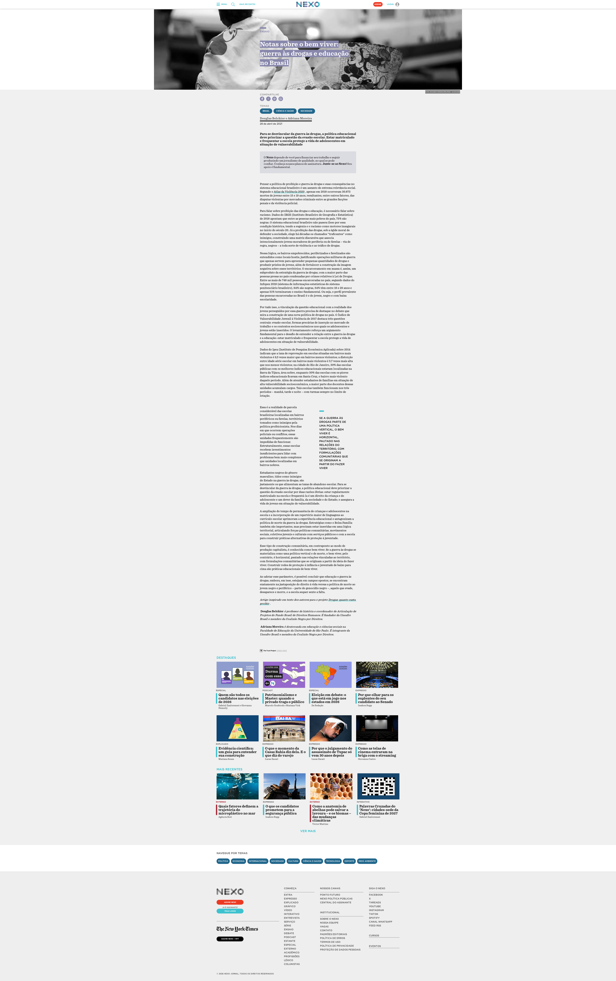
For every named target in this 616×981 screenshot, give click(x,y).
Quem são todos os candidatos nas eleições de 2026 (238, 698)
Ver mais (308, 831)
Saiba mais (282, 651)
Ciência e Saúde (285, 111)
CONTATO (326, 930)
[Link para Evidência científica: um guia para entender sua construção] (238, 728)
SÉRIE (287, 925)
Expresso (361, 690)
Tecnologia (333, 861)
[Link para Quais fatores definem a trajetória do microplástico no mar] (238, 786)
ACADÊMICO (291, 952)
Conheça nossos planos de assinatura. (298, 163)
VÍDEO (288, 910)
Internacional (258, 861)
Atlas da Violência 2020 (289, 191)
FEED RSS (375, 925)
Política (223, 861)
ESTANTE (289, 941)
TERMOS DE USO (330, 942)
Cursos (374, 935)
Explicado (222, 744)
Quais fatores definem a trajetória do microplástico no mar (238, 810)
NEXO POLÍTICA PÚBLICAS (336, 898)
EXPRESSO (290, 898)
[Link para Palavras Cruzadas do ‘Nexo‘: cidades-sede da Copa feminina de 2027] (378, 786)
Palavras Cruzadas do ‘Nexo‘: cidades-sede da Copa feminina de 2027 (378, 810)
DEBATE (289, 933)
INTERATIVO (291, 914)
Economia (238, 861)
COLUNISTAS (292, 964)
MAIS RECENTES (247, 4)
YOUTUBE (375, 906)
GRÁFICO (289, 906)
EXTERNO (290, 948)
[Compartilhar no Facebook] (262, 99)
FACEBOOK (376, 895)
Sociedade (306, 111)
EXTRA (288, 895)
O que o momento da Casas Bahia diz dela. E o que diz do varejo (285, 752)
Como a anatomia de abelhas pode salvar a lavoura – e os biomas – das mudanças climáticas (331, 813)
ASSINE (377, 4)
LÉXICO (288, 960)
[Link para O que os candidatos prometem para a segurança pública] (285, 786)
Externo (221, 802)
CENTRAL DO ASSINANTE (335, 902)
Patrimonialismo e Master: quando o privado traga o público (284, 698)
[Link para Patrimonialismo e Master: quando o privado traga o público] (284, 675)
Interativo (363, 802)
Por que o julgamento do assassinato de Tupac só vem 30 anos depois (332, 752)
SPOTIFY (374, 918)
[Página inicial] (308, 4)
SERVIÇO (289, 922)
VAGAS (324, 926)
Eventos (375, 946)
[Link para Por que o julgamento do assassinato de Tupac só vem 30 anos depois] (331, 728)
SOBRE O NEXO (329, 919)
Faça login (230, 911)
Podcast (267, 690)
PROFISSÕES (291, 956)
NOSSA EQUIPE (329, 922)
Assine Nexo (230, 902)
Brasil (266, 111)
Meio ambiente (367, 861)
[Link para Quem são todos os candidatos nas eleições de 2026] (238, 675)
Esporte (349, 861)
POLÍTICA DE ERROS (332, 938)
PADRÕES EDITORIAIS (333, 934)
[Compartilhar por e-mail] (274, 99)
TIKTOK (373, 914)
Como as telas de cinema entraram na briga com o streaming (377, 752)
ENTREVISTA (292, 918)
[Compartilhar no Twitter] (268, 99)
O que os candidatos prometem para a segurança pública (282, 810)
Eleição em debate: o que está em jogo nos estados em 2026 (329, 698)
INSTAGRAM (376, 910)
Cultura (293, 861)
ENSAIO (288, 929)
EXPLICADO (291, 902)
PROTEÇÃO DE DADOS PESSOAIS (340, 949)
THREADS (375, 902)
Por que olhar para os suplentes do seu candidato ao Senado (376, 698)
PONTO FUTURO (330, 895)
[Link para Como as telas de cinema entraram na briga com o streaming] (377, 728)
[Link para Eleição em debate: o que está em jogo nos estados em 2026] (331, 675)
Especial (221, 690)
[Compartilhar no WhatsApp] (280, 99)
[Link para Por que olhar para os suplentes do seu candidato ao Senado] (377, 675)
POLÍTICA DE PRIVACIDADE (337, 946)
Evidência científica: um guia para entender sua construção (237, 752)
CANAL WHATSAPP (380, 922)
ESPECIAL (290, 945)
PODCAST (290, 937)
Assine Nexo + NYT (230, 939)
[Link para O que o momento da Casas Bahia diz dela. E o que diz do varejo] (284, 728)
